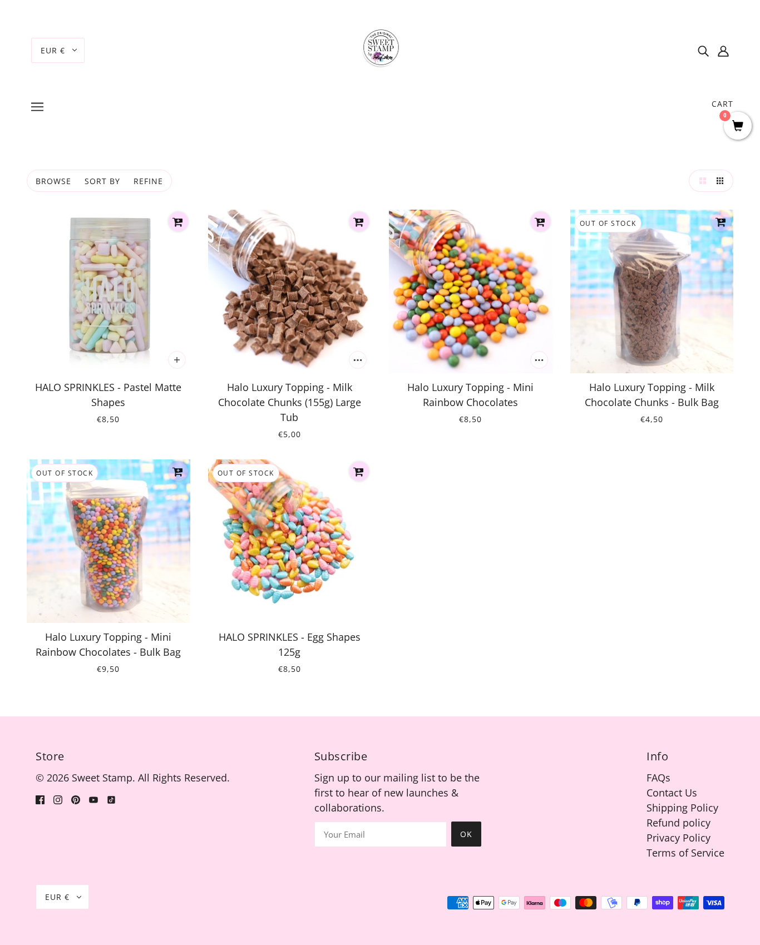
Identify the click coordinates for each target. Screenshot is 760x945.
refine (148, 181)
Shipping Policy (682, 807)
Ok (466, 834)
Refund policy (678, 822)
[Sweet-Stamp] (380, 49)
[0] (738, 126)
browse (53, 181)
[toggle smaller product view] (722, 181)
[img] (703, 50)
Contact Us (672, 792)
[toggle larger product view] (700, 181)
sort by (102, 181)
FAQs (658, 777)
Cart (722, 103)
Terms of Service (685, 852)
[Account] (723, 50)
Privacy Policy (678, 837)
